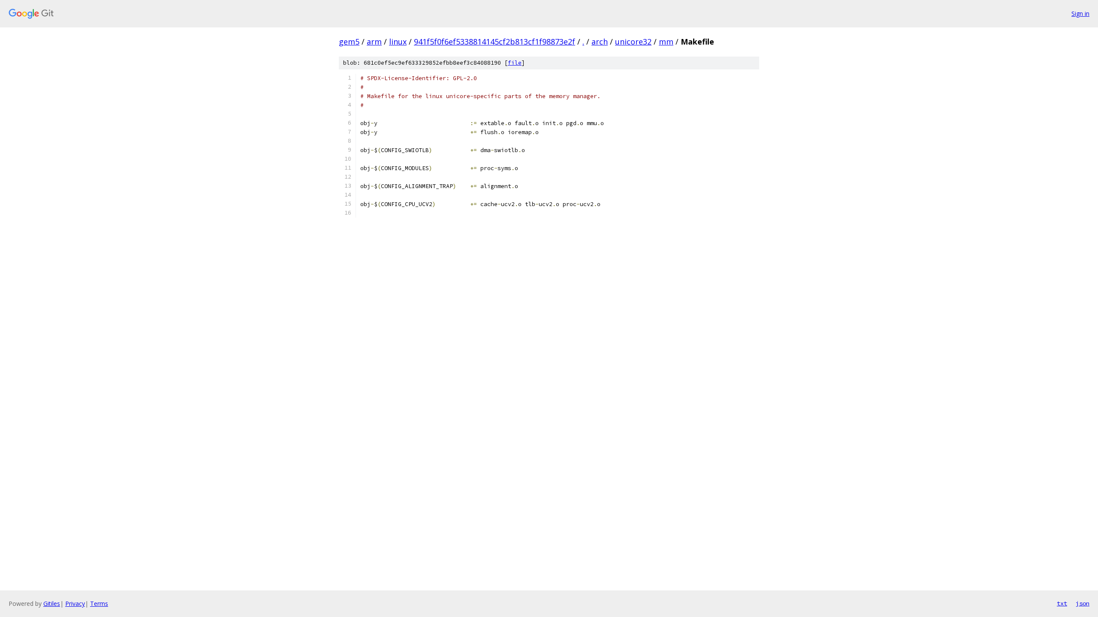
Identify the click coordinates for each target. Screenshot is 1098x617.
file (515, 62)
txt (1062, 603)
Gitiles (51, 603)
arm (374, 41)
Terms (99, 603)
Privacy (75, 603)
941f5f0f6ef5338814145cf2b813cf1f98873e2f (494, 41)
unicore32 (633, 41)
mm (666, 41)
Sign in (1080, 13)
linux (398, 41)
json (1082, 603)
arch (599, 41)
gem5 (349, 41)
